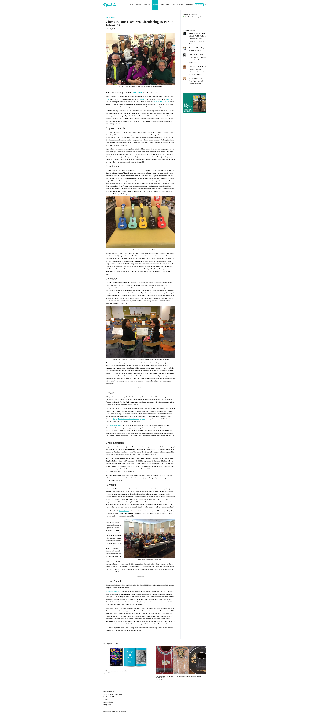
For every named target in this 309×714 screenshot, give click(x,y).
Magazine (180, 4)
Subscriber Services (108, 692)
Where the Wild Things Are (161, 102)
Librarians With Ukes (115, 425)
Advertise (105, 699)
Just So (168, 99)
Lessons (138, 4)
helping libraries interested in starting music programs (129, 419)
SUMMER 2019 (137, 93)
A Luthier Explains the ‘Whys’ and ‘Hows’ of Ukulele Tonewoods (196, 81)
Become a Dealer (108, 702)
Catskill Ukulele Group (113, 591)
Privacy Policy (107, 704)
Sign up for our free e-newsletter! (112, 694)
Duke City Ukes (124, 511)
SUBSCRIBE (199, 4)
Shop (173, 4)
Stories (155, 4)
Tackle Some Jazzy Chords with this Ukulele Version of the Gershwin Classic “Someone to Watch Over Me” (197, 39)
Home (131, 4)
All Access (189, 4)
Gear (162, 4)
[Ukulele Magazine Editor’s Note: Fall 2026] (128, 657)
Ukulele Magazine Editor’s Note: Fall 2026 (116, 671)
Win (167, 4)
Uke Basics (147, 4)
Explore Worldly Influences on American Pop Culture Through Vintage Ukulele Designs (178, 677)
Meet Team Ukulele (108, 697)
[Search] (205, 4)
